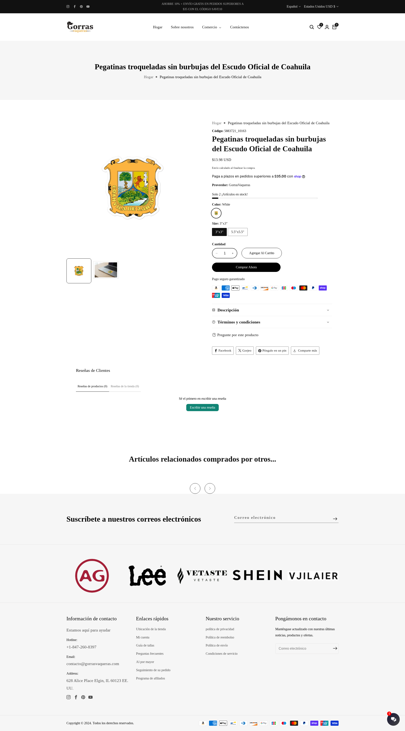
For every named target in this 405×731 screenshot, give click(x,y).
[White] (216, 213)
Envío (215, 167)
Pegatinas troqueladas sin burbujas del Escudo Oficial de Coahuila (210, 77)
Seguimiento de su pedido (153, 670)
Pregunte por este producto (237, 335)
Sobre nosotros (182, 27)
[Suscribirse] (335, 519)
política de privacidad (220, 629)
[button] (195, 488)
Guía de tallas (145, 645)
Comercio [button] (210, 27)
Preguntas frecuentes (149, 653)
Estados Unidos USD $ (320, 6)
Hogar (157, 27)
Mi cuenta (142, 637)
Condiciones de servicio (222, 653)
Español (292, 6)
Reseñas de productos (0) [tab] (92, 386)
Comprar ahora (246, 267)
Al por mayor (145, 662)
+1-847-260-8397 (81, 647)
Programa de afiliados (150, 678)
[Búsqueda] (312, 27)
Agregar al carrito (261, 253)
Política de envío (217, 645)
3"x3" (219, 232)
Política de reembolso (220, 637)
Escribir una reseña (202, 407)
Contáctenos (239, 27)
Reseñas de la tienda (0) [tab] (125, 386)
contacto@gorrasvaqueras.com (92, 663)
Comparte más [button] (307, 350)
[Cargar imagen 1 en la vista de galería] (78, 270)
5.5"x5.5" (237, 232)
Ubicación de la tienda (151, 629)
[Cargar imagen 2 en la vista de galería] (105, 270)
